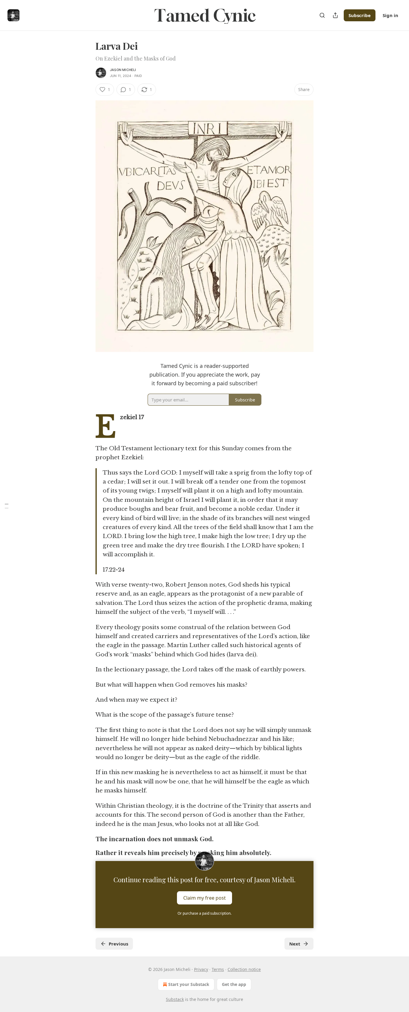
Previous (118, 944)
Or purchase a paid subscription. (204, 913)
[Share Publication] (335, 15)
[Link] (87, 839)
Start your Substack (188, 984)
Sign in (390, 15)
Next (294, 944)
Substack (175, 999)
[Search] (322, 15)
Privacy (201, 969)
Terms (218, 969)
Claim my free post (204, 898)
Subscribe (360, 15)
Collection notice (244, 969)
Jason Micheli (123, 70)
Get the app (234, 984)
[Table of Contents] (6, 506)
